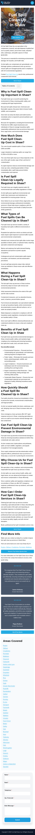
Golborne (6, 758)
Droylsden (6, 672)
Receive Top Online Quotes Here (17, 551)
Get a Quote (16, 37)
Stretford (5, 713)
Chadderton (15, 547)
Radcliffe (5, 688)
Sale (4, 729)
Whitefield (6, 675)
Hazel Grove (7, 721)
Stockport (6, 705)
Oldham (8, 547)
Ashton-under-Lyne (9, 664)
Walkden (5, 715)
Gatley (5, 726)
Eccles (5, 702)
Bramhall (5, 731)
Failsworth (6, 661)
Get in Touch (17, 80)
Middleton (29, 547)
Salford (5, 694)
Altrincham (6, 742)
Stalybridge (6, 667)
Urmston (5, 718)
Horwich (5, 753)
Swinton (5, 696)
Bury (4, 678)
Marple (5, 710)
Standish (5, 766)
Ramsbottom (7, 691)
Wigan (5, 761)
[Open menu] (32, 3)
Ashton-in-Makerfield (9, 764)
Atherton (5, 740)
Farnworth (6, 707)
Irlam (4, 734)
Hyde (4, 683)
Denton (5, 680)
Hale (4, 745)
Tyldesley (6, 737)
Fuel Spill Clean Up (12, 74)
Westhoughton (7, 748)
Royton (3, 547)
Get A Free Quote (17, 632)
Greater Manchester (9, 686)
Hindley (5, 756)
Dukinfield (6, 670)
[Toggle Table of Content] (17, 86)
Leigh (4, 750)
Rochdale (22, 547)
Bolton (5, 723)
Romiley (5, 699)
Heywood (6, 659)
